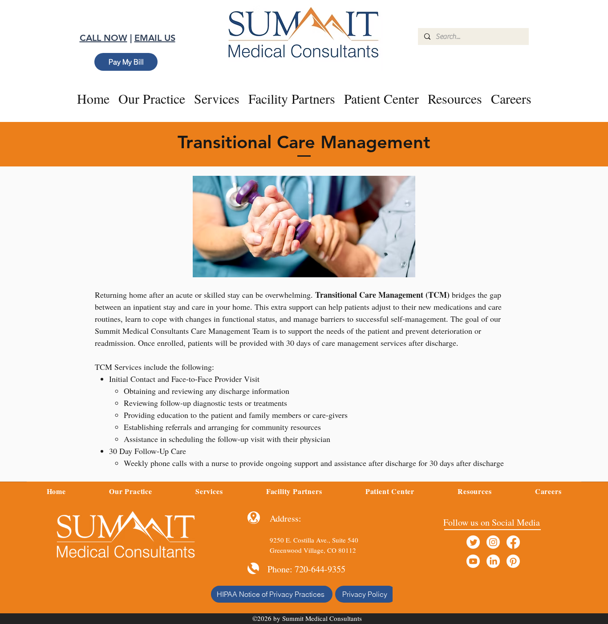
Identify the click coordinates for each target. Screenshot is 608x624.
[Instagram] (493, 542)
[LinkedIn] (493, 561)
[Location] (253, 517)
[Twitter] (473, 542)
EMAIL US (154, 37)
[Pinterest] (513, 561)
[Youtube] (473, 561)
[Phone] (253, 568)
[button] (217, 98)
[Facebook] (513, 542)
